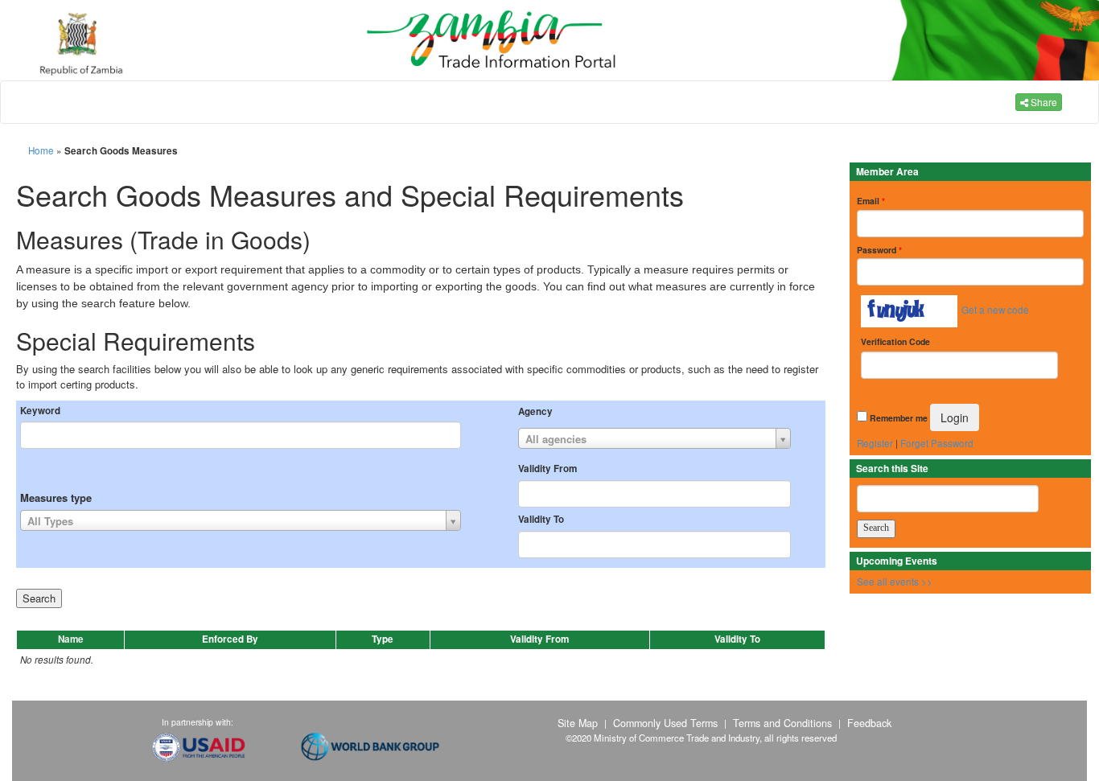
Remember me (899, 418)
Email (871, 201)
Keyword (40, 411)
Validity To (541, 519)
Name (71, 639)
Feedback (869, 723)
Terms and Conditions (782, 723)
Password (879, 250)
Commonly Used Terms (665, 723)
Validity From (547, 468)
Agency (535, 411)
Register (875, 443)
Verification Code (895, 341)
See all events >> (894, 581)
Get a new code (995, 309)
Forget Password (936, 443)
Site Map (578, 723)
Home (41, 150)
